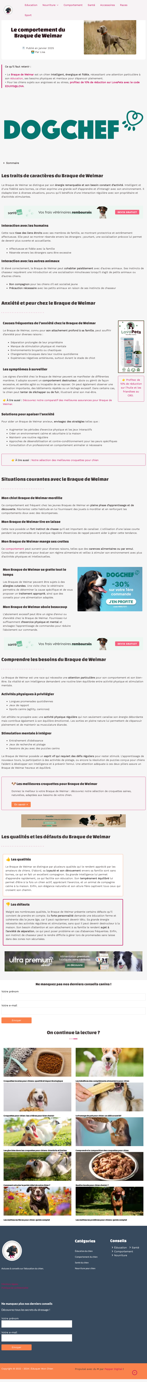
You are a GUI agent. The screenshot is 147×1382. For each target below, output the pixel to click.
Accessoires (107, 4)
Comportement (73, 4)
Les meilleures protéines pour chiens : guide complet (101, 1220)
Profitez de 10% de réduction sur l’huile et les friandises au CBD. (131, 387)
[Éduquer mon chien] (8, 9)
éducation (16, 78)
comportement (14, 548)
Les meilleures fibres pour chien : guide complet (27, 1220)
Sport (28, 15)
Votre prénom (10, 991)
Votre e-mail (9, 1005)
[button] (73, 163)
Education (31, 4)
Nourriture (48, 4)
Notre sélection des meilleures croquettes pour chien (64, 460)
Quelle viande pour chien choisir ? (92, 1185)
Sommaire (12, 162)
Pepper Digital (113, 1368)
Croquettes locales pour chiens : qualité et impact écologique (33, 1081)
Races (123, 4)
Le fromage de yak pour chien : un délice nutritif (98, 1116)
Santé (91, 4)
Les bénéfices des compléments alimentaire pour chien (102, 1081)
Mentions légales (9, 1284)
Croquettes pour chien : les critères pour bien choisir (29, 1116)
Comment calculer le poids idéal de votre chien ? (27, 1185)
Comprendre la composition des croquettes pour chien (102, 1150)
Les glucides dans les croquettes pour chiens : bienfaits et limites (35, 1150)
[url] (37, 1062)
